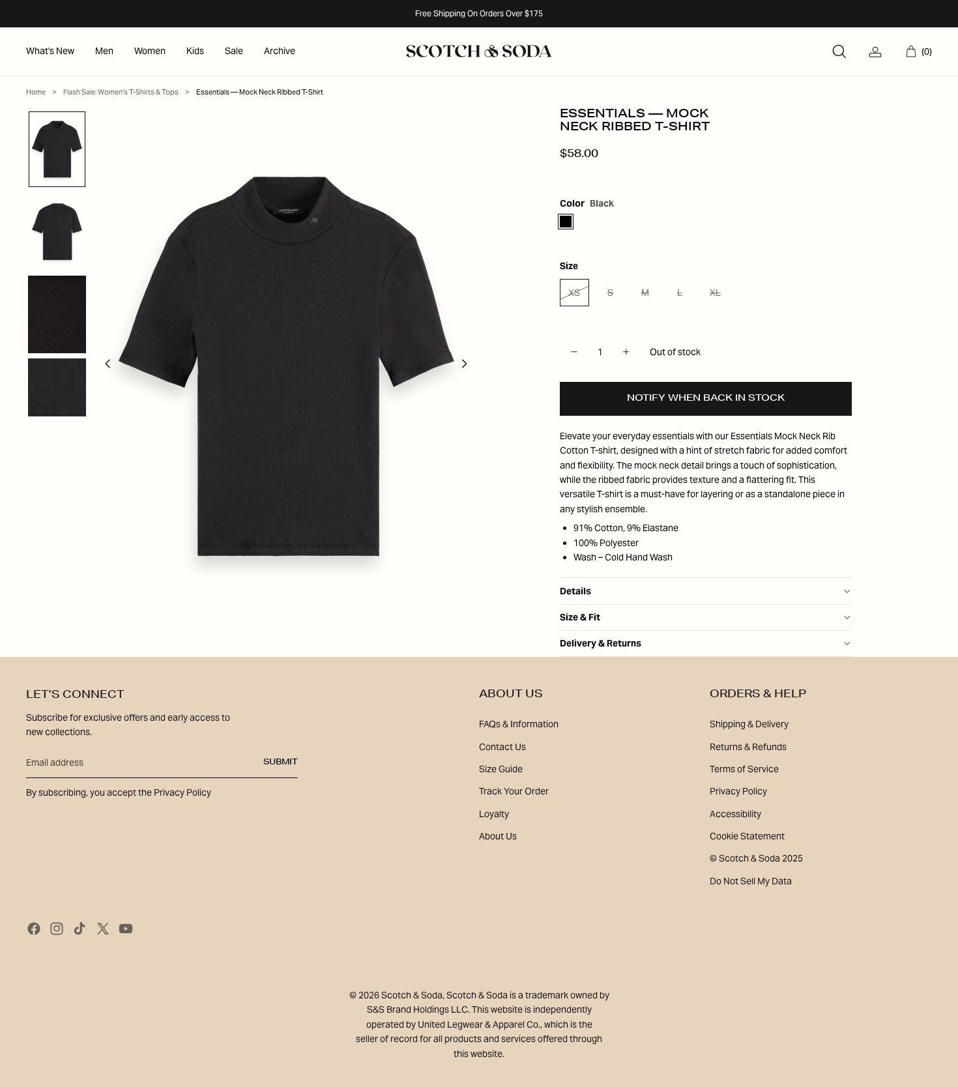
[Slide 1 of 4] (57, 149)
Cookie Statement (747, 836)
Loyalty (494, 814)
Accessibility (735, 814)
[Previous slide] (104, 366)
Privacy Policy (738, 791)
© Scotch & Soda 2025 (756, 858)
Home (36, 91)
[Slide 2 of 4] (57, 231)
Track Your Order (514, 791)
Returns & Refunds (748, 747)
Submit (280, 762)
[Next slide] (468, 366)
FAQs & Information (519, 724)
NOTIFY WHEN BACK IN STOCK (706, 398)
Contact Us (502, 747)
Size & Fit (580, 617)
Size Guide (501, 769)
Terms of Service (744, 769)
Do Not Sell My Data (751, 881)
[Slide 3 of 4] (57, 314)
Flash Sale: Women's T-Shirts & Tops (121, 91)
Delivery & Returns (600, 643)
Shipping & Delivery (749, 724)
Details (575, 591)
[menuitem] (50, 51)
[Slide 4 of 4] (57, 387)
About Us (498, 836)
